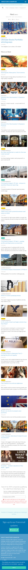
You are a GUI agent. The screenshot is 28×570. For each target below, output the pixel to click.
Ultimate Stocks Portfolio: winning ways (12, 41)
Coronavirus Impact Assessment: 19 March (14, 269)
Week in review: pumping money (11, 295)
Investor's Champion (9, 1)
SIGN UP (15, 530)
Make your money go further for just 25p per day (11, 4)
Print (14, 19)
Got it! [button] (14, 567)
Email (10, 19)
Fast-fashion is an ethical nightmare (12, 383)
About (5, 560)
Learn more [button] (20, 564)
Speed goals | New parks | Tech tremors (13, 72)
